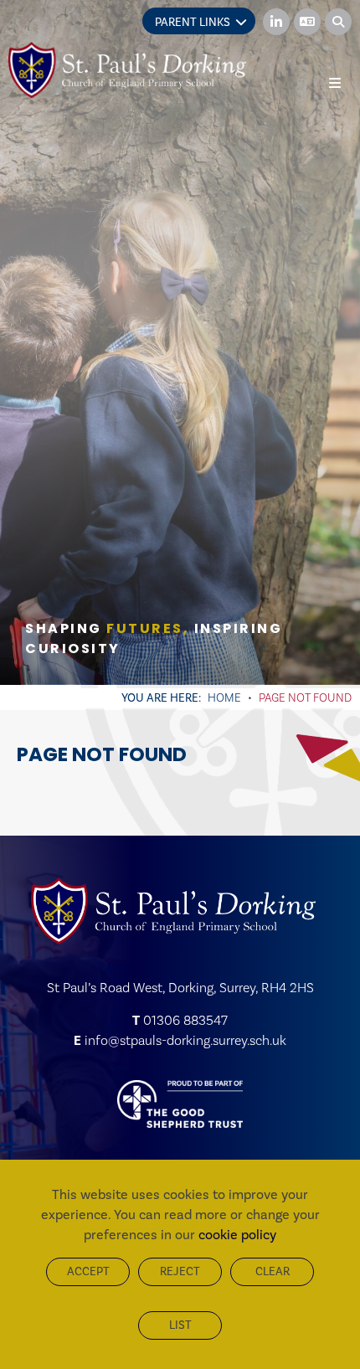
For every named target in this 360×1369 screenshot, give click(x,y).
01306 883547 (185, 1020)
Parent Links (192, 22)
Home (224, 697)
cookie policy (237, 1235)
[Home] (127, 70)
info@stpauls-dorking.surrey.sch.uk (185, 1040)
